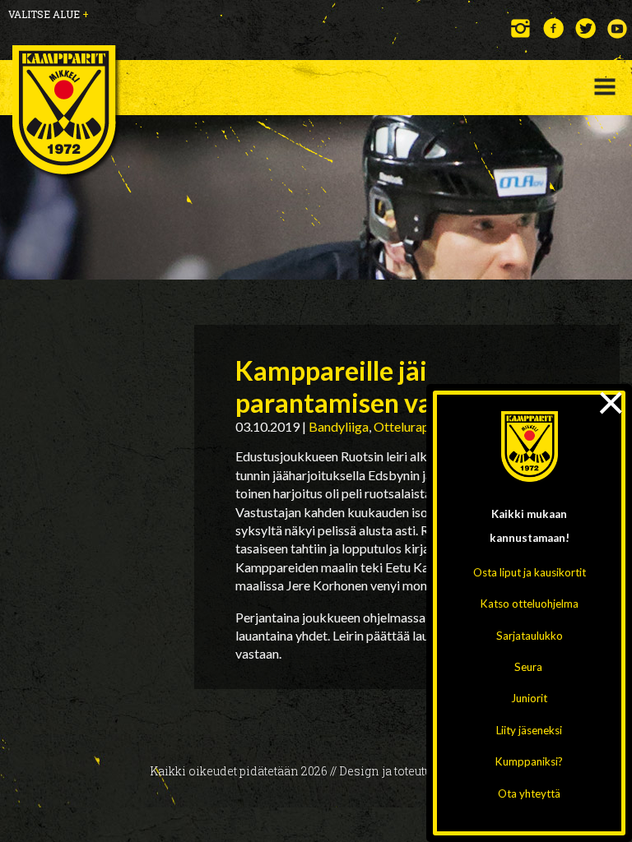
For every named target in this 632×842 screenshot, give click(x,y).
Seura (528, 666)
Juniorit (529, 698)
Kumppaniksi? (529, 761)
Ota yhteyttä (529, 793)
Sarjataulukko (529, 635)
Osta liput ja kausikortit (529, 572)
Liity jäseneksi (529, 730)
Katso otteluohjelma (530, 603)
